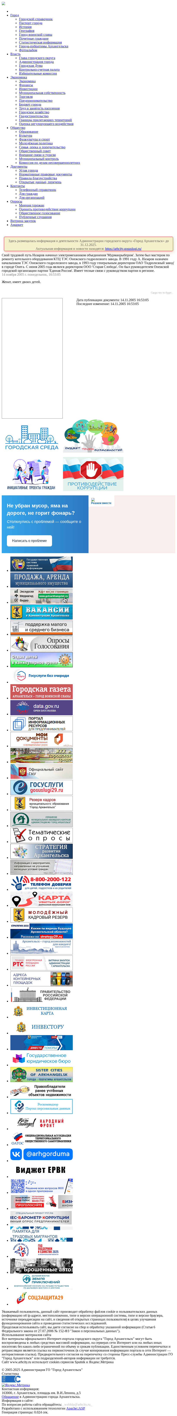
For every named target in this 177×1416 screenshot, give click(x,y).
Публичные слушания (35, 217)
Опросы (16, 201)
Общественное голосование (39, 213)
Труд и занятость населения (39, 108)
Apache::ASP (75, 1408)
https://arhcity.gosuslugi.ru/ (123, 248)
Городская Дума (31, 65)
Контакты (17, 186)
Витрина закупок (23, 221)
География (26, 31)
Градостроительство (34, 116)
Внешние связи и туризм (37, 155)
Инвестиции (28, 89)
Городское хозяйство (34, 112)
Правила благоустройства (38, 178)
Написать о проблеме (29, 541)
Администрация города (36, 62)
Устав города (28, 170)
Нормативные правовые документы (45, 174)
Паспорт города (30, 23)
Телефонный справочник (37, 190)
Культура (25, 135)
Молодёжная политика (36, 143)
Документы (18, 166)
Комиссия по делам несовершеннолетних (49, 162)
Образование (28, 131)
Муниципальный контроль (39, 159)
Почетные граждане (34, 38)
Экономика (18, 77)
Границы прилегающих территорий (45, 120)
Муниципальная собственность (42, 93)
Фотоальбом (28, 50)
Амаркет (16, 225)
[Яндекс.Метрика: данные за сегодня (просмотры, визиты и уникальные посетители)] (16, 1385)
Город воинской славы (35, 34)
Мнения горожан (31, 205)
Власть (15, 54)
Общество (17, 128)
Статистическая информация (40, 42)
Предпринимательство (35, 100)
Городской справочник (36, 19)
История (25, 27)
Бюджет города (30, 104)
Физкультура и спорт (34, 139)
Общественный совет (35, 151)
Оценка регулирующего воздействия (46, 124)
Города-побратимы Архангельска (43, 46)
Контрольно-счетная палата (39, 69)
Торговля (26, 97)
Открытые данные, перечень (40, 182)
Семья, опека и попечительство (42, 147)
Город (14, 15)
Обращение (10, 1397)
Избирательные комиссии (38, 73)
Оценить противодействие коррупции (47, 209)
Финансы (26, 85)
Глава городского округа (37, 58)
